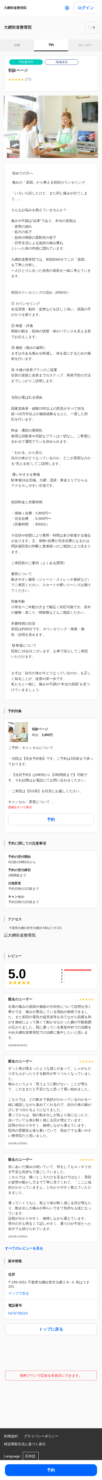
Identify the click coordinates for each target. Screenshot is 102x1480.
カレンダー (85, 45)
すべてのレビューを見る (24, 1248)
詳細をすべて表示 (20, 807)
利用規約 (11, 1436)
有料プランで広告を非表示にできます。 (51, 1376)
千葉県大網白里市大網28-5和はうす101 (35, 928)
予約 (51, 45)
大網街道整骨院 (15, 8)
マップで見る (18, 1293)
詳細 (17, 45)
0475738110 (18, 1313)
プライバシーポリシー (41, 1436)
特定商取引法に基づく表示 (25, 1444)
